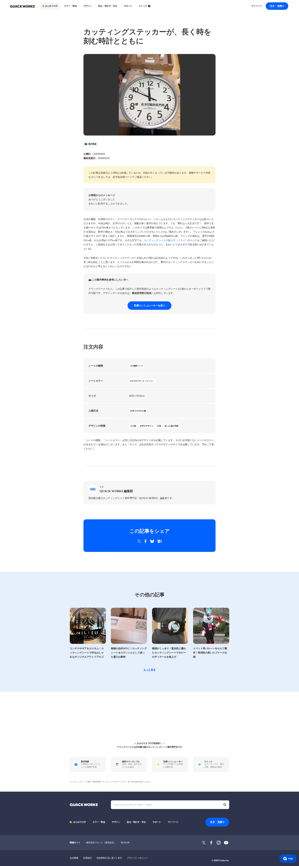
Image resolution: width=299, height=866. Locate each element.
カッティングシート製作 (80, 782)
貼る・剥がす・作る (107, 6)
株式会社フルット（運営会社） (101, 842)
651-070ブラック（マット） (142, 381)
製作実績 (92, 144)
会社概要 (74, 858)
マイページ (256, 6)
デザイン (87, 6)
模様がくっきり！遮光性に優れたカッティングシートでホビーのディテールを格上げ (169, 652)
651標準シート (136, 366)
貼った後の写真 (171, 426)
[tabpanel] (149, 95)
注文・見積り (277, 6)
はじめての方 (51, 6)
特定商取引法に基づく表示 (109, 858)
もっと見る (149, 669)
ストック (143, 6)
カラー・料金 (70, 6)
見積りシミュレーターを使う (149, 305)
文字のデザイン (147, 426)
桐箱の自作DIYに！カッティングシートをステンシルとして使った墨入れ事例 (129, 652)
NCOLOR (125, 842)
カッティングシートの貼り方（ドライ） (165, 240)
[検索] (225, 804)
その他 (133, 426)
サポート (128, 6)
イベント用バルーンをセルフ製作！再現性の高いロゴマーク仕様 (210, 652)
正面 (159, 426)
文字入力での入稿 (138, 411)
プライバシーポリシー (137, 858)
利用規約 (87, 858)
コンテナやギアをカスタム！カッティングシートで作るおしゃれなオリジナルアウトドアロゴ (87, 652)
